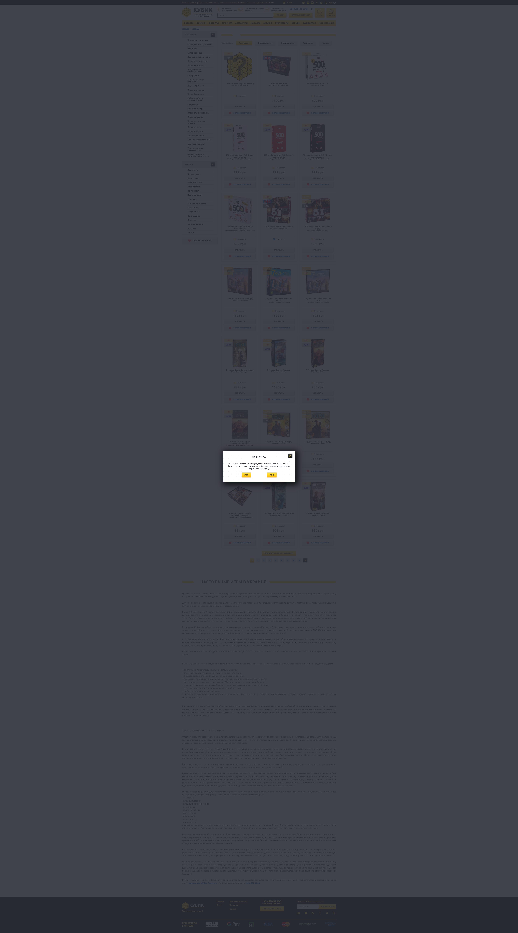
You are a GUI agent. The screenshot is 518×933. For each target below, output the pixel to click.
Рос (272, 475)
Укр (246, 475)
